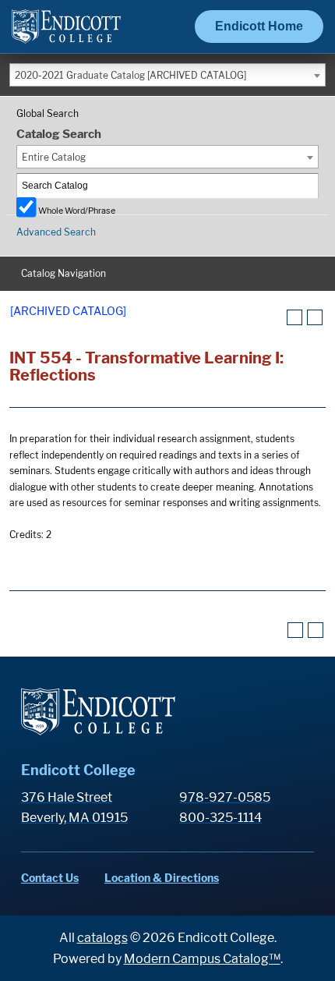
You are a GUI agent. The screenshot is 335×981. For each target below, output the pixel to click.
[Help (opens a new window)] (315, 317)
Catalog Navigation (63, 273)
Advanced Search (56, 232)
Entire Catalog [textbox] (54, 157)
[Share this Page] (275, 318)
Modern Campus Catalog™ (202, 958)
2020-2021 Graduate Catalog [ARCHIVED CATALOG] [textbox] (130, 75)
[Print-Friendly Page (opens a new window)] (294, 317)
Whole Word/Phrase (76, 210)
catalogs (102, 937)
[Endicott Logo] (66, 33)
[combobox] (167, 75)
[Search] (306, 186)
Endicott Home (259, 26)
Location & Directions (161, 877)
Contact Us (50, 877)
